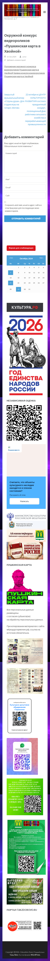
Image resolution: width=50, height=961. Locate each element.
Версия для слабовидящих (21, 248)
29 (18, 289)
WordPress (35, 955)
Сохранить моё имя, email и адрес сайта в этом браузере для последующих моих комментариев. (23, 208)
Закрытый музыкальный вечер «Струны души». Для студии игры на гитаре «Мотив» (14, 101)
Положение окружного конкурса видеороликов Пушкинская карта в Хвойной (21, 69)
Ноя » (41, 258)
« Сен (11, 258)
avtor (24, 57)
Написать (24, 501)
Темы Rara (14, 955)
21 (10, 283)
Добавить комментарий (16, 60)
